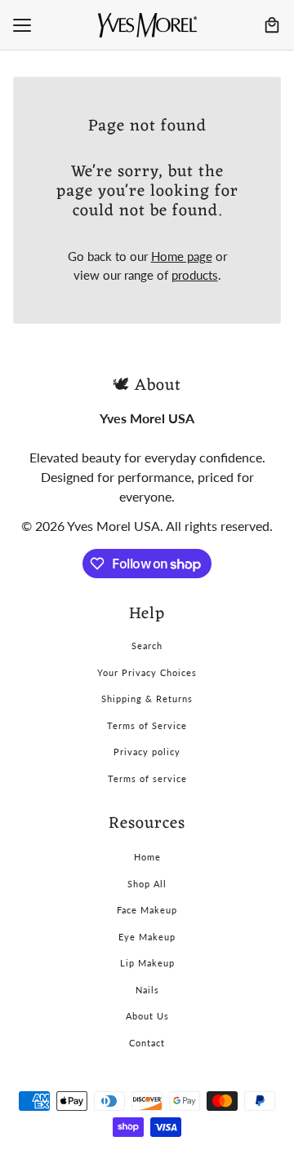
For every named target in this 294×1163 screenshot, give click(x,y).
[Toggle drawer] (22, 25)
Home (147, 856)
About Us (147, 1015)
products (195, 275)
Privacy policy (147, 751)
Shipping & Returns (147, 698)
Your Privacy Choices (147, 672)
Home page (181, 256)
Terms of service (147, 778)
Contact (147, 1042)
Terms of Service (147, 725)
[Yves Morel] (147, 25)
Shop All (147, 883)
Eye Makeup (147, 936)
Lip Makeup (147, 962)
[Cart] (272, 25)
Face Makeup (147, 909)
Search (147, 645)
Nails (147, 989)
